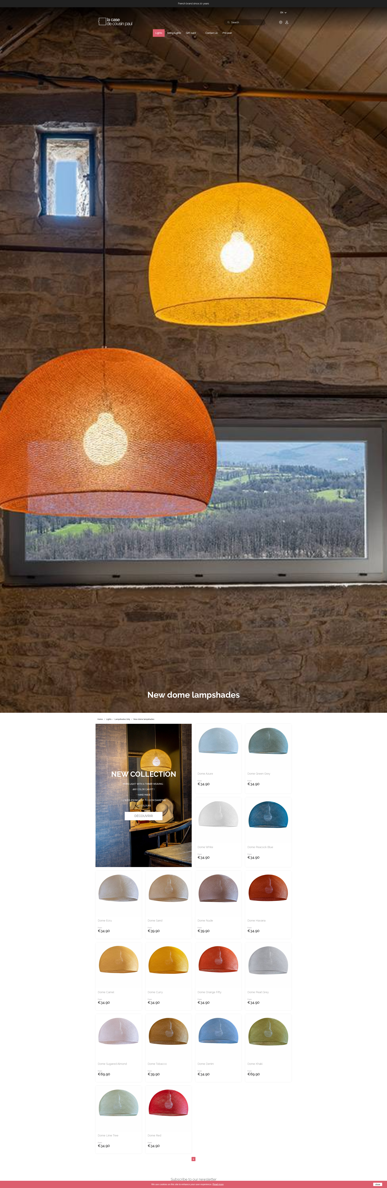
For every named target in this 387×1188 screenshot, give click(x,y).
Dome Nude (205, 920)
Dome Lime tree (108, 1135)
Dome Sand (155, 920)
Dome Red (154, 1135)
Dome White (205, 847)
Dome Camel (106, 992)
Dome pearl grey (258, 992)
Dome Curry (155, 992)
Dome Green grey (258, 773)
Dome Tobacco (157, 1063)
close (377, 1184)
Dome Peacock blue (260, 847)
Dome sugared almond (112, 1063)
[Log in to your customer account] (287, 23)
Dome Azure (205, 773)
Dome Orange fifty (209, 992)
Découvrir (143, 816)
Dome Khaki (254, 1063)
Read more (218, 1184)
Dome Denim (206, 1063)
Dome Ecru (105, 920)
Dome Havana (256, 920)
